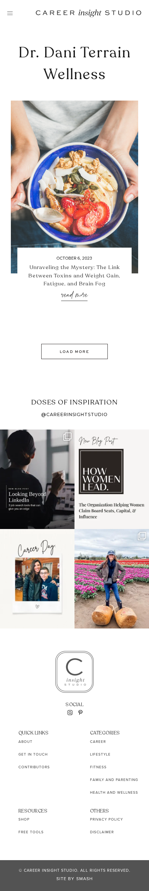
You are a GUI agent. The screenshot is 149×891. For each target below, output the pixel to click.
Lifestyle (100, 754)
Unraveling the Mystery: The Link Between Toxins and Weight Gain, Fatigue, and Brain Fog (74, 275)
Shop (24, 819)
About (25, 741)
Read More (74, 295)
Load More (74, 351)
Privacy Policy (106, 819)
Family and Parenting (114, 779)
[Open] (37, 479)
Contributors (34, 767)
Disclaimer (102, 832)
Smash (84, 878)
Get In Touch (33, 754)
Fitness (98, 767)
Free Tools (31, 832)
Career (98, 741)
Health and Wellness (114, 792)
